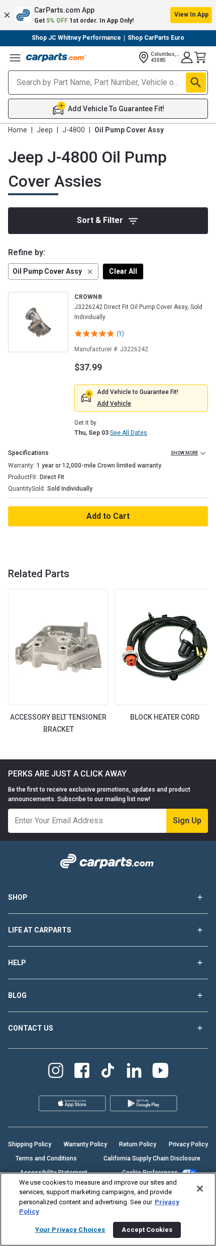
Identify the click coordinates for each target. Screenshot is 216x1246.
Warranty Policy (85, 1144)
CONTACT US (30, 1028)
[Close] (200, 1189)
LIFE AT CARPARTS (39, 930)
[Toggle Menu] (15, 57)
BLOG (17, 995)
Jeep (45, 130)
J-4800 (73, 130)
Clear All (123, 271)
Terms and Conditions (46, 1158)
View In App (191, 14)
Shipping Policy (29, 1144)
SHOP (18, 897)
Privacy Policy (188, 1144)
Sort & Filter (100, 220)
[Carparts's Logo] (56, 57)
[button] (108, 15)
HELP (17, 963)
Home (17, 130)
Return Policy (137, 1144)
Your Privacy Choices (70, 1229)
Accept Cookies (147, 1229)
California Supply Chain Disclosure (151, 1158)
